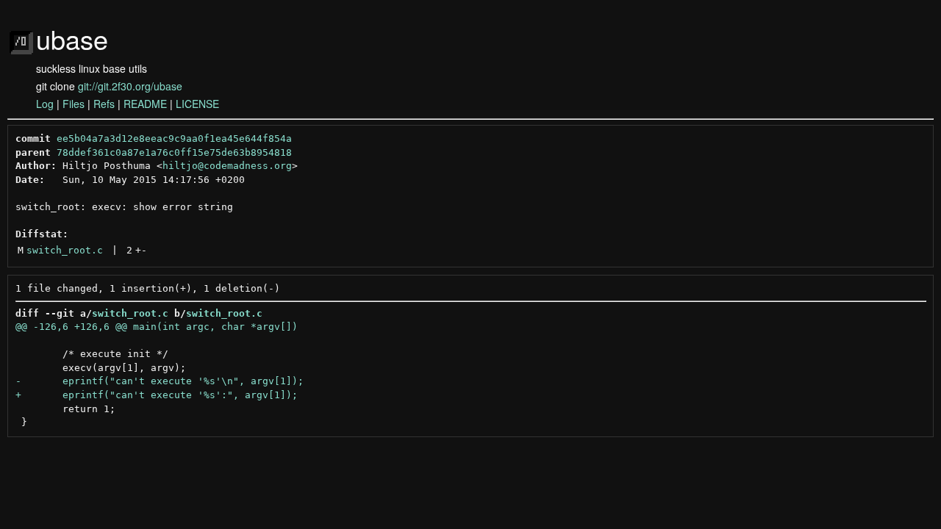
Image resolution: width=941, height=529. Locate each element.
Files (73, 103)
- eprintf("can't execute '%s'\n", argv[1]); (159, 380)
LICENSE (197, 103)
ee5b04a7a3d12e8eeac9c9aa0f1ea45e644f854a (174, 138)
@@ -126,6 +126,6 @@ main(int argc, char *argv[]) (156, 326)
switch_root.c (64, 250)
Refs (104, 103)
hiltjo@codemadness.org (227, 165)
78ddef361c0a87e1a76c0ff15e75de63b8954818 (174, 152)
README (145, 103)
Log (45, 103)
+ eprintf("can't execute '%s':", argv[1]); (156, 394)
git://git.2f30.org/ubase (130, 86)
